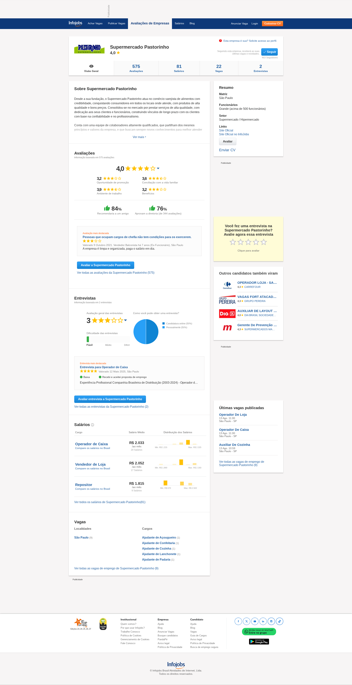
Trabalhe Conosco (130, 631)
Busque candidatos (168, 635)
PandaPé (162, 639)
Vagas (219, 68)
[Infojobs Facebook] (238, 621)
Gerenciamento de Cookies (135, 639)
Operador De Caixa (234, 430)
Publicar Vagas (116, 23)
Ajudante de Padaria (156, 559)
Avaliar (227, 141)
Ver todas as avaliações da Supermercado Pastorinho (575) (115, 272)
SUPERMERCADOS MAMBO (260, 329)
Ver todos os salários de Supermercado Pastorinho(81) (109, 502)
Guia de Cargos (198, 635)
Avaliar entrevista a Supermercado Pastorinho (110, 399)
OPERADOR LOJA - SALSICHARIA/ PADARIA (257, 282)
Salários (179, 23)
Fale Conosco (128, 643)
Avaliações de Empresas (150, 23)
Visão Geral (91, 71)
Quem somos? (128, 624)
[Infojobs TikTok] (279, 621)
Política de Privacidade (170, 647)
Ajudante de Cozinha (156, 548)
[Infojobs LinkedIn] (263, 621)
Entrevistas (261, 68)
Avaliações (136, 68)
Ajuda (161, 624)
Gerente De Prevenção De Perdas (257, 325)
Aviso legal (163, 643)
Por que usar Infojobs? (133, 627)
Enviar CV (227, 150)
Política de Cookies (131, 635)
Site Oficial (226, 130)
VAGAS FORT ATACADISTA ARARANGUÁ (257, 297)
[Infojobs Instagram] (271, 621)
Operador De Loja (233, 414)
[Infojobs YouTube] (254, 621)
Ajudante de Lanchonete (159, 554)
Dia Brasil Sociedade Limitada (260, 315)
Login (255, 23)
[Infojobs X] (246, 621)
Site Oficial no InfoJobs (234, 134)
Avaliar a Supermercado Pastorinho (105, 265)
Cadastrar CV (272, 23)
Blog (192, 23)
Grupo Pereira (254, 301)
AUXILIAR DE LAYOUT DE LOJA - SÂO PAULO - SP (257, 311)
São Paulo (81, 537)
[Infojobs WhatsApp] (259, 631)
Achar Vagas (95, 23)
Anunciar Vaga (239, 23)
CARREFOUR (252, 286)
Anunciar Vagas (166, 631)
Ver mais (139, 137)
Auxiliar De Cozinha (234, 445)
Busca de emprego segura (204, 647)
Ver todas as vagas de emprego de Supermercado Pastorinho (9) (116, 568)
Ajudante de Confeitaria (158, 543)
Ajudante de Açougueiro (159, 537)
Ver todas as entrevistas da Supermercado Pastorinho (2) (111, 406)
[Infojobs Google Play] (259, 641)
